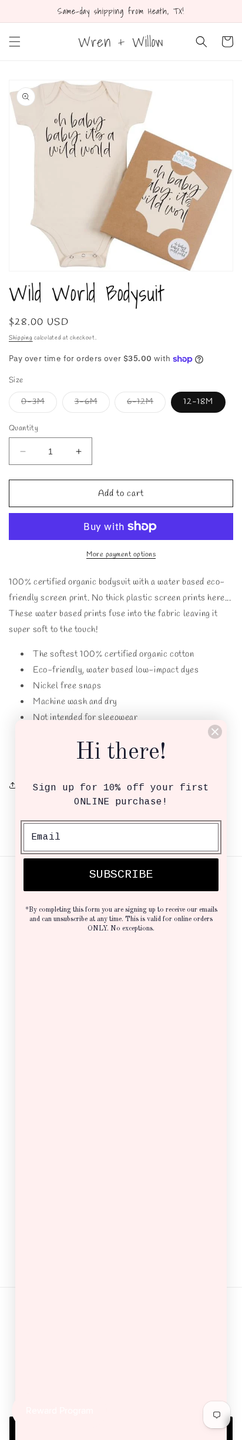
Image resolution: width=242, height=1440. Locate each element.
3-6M (92, 404)
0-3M (39, 404)
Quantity (23, 428)
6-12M (146, 404)
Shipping (21, 338)
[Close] (215, 732)
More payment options (121, 554)
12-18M (198, 401)
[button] (15, 42)
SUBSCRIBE (121, 874)
